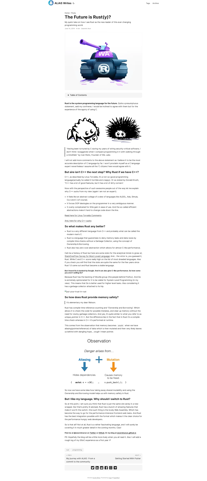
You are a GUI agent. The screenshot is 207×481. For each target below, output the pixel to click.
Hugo (110, 478)
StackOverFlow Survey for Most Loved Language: (87, 256)
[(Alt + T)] (73, 3)
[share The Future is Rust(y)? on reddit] (101, 468)
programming (77, 450)
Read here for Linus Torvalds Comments (83, 215)
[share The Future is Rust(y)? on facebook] (106, 468)
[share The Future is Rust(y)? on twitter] (92, 468)
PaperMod (116, 478)
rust (67, 450)
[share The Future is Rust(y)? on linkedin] (97, 468)
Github (101, 433)
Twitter (93, 433)
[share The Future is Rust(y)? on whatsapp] (110, 468)
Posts (73, 13)
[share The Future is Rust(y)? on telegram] (115, 468)
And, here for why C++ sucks (78, 221)
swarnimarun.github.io (126, 433)
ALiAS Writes (63, 3)
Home (67, 13)
